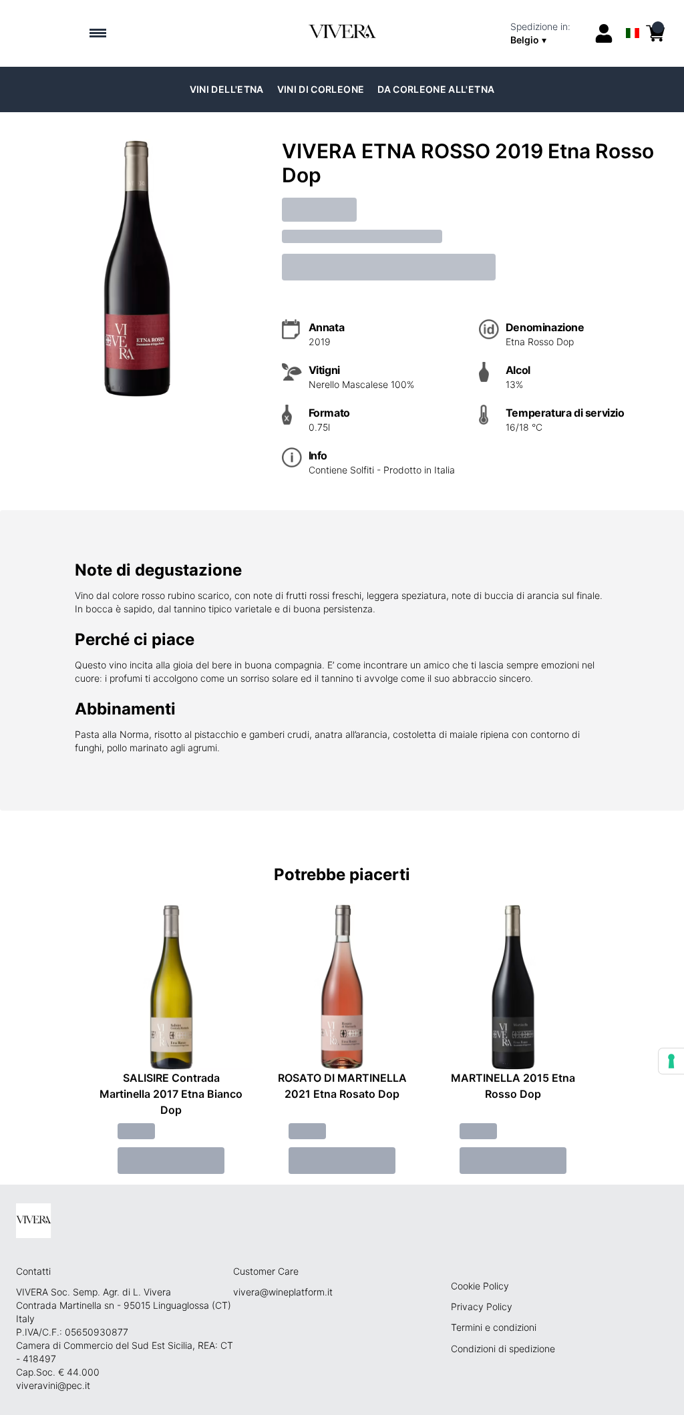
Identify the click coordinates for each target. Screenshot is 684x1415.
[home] (341, 33)
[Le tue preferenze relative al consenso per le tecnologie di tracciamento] (671, 1061)
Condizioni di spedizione (503, 1348)
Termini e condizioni (493, 1327)
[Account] (603, 33)
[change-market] (548, 33)
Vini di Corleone (321, 89)
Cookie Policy (480, 1285)
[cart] (655, 33)
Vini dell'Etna (227, 89)
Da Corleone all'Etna (435, 89)
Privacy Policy (481, 1306)
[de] (632, 16)
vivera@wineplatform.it (283, 1291)
